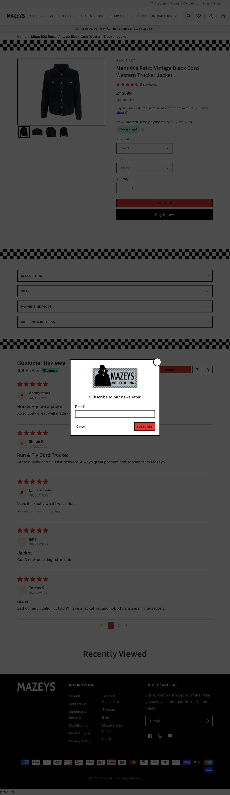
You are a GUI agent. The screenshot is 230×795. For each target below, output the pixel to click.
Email (80, 406)
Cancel (80, 426)
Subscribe (144, 426)
